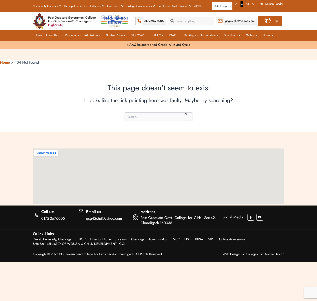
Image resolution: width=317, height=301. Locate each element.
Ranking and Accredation (200, 35)
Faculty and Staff (167, 6)
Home (38, 35)
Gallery (250, 35)
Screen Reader (274, 4)
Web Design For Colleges (240, 254)
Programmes (73, 35)
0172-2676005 (154, 21)
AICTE (197, 6)
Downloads (231, 35)
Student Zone (114, 35)
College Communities (139, 6)
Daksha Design (274, 254)
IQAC (172, 35)
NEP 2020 (137, 35)
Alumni (184, 6)
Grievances (113, 6)
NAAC (156, 35)
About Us (51, 35)
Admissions (91, 35)
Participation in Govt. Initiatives (82, 6)
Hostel (267, 35)
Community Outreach (45, 6)
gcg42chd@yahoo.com (240, 21)
